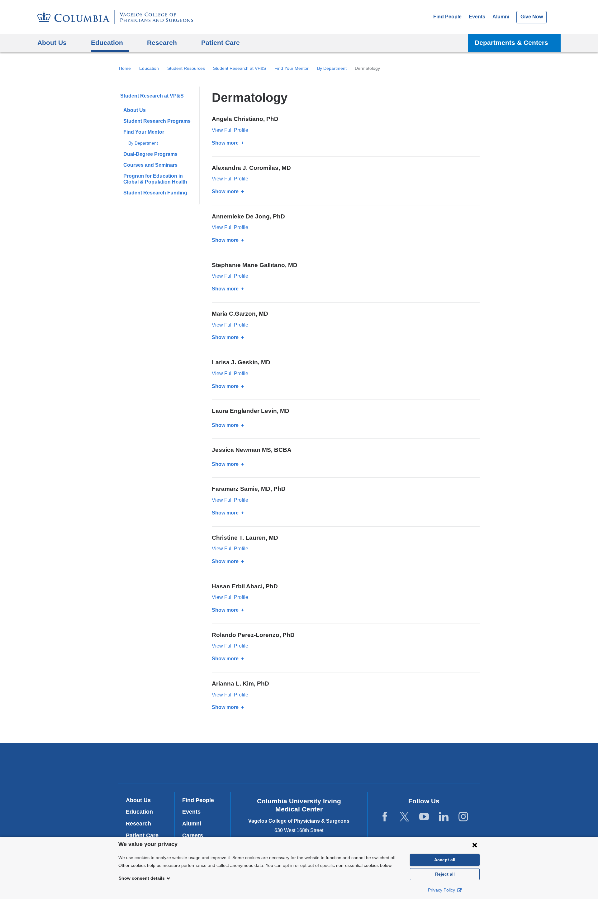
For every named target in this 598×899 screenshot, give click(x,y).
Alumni (500, 16)
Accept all (444, 859)
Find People (447, 16)
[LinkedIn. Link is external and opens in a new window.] (444, 817)
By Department (332, 68)
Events (477, 16)
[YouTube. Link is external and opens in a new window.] (424, 817)
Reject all (445, 874)
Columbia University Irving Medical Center (214, 763)
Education (149, 68)
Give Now (531, 16)
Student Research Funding (155, 192)
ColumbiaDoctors (389, 763)
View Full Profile (230, 130)
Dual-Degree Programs (150, 154)
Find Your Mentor (291, 68)
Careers (192, 835)
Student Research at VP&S (239, 68)
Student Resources (186, 68)
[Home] (115, 17)
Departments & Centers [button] (511, 42)
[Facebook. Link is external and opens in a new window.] (385, 817)
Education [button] (107, 42)
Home (125, 68)
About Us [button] (52, 42)
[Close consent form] (475, 845)
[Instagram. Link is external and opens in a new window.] (463, 817)
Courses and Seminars (150, 165)
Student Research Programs (157, 121)
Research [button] (162, 42)
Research (138, 823)
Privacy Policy (442, 889)
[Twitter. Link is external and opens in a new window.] (404, 817)
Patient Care (220, 42)
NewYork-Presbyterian (299, 764)
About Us (134, 110)
